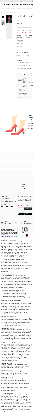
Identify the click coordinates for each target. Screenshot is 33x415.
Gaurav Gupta (19, 256)
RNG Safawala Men (5, 293)
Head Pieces (26, 345)
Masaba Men (16, 290)
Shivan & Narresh (6, 247)
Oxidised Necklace (27, 353)
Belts (13, 354)
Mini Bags (18, 357)
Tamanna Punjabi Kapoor (7, 269)
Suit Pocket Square (21, 331)
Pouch (8, 355)
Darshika (23, 281)
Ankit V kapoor (4, 277)
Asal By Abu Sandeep (20, 243)
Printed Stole (14, 360)
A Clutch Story (4, 309)
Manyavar (29, 246)
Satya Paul (24, 241)
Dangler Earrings (22, 351)
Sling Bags (24, 355)
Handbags (3, 355)
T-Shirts (10, 332)
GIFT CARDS (13, 182)
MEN (9, 0)
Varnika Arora (4, 303)
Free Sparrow (4, 381)
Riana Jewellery (4, 307)
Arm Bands (10, 347)
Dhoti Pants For (4, 367)
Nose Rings (4, 345)
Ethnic (16, 337)
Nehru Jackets (24, 371)
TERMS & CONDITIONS (26, 180)
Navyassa (12, 380)
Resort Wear (4, 322)
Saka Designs (26, 381)
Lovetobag (20, 307)
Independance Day (11, 387)
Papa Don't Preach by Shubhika (15, 250)
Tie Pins (14, 331)
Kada (2, 354)
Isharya (10, 302)
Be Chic (24, 309)
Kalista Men (12, 288)
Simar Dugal (4, 267)
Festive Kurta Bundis (5, 338)
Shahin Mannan (17, 269)
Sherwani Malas (5, 337)
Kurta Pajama (8, 334)
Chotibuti (20, 378)
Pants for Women (23, 320)
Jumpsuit (16, 335)
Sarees (18, 318)
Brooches (17, 339)
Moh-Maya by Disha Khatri (19, 302)
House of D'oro (23, 306)
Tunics (30, 319)
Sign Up (27, 235)
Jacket (19, 373)
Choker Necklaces (18, 353)
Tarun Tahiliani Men (15, 284)
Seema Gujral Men (5, 294)
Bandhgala (3, 335)
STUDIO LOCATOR (4, 180)
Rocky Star (15, 244)
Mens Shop (13, 338)
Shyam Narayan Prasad (14, 262)
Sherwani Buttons (25, 332)
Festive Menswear (21, 338)
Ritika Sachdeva (11, 313)
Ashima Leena (17, 258)
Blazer (23, 373)
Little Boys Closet (5, 380)
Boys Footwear (14, 374)
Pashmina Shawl (24, 358)
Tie (13, 339)
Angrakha (25, 334)
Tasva (2, 275)
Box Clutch (16, 358)
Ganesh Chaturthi (15, 389)
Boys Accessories (22, 374)
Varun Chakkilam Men (16, 297)
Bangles (25, 344)
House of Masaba (5, 265)
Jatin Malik (28, 284)
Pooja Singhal (18, 241)
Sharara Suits (4, 366)
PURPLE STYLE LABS (5, 176)
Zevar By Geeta (21, 304)
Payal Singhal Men (5, 291)
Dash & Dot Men (8, 275)
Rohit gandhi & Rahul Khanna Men (13, 278)
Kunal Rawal (13, 280)
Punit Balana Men (23, 283)
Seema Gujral (18, 255)
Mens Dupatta (10, 335)
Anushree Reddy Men (5, 285)
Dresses (8, 319)
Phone (27, 205)
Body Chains (4, 347)
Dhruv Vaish (15, 275)
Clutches (27, 354)
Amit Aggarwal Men (5, 284)
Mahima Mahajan (19, 249)
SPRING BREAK (21, 294)
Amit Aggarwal (11, 259)
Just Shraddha (16, 306)
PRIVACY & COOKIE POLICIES (26, 183)
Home (2, 12)
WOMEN (4, 0)
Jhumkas (29, 351)
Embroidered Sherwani (11, 373)
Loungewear (28, 335)
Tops (22, 319)
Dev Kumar (28, 281)
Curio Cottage (4, 302)
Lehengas (3, 318)
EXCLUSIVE (13, 178)
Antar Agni (3, 243)
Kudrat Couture (28, 288)
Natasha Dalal (10, 241)
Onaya (12, 247)
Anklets (15, 347)
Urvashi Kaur (24, 269)
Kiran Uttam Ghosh (9, 249)
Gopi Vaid (21, 264)
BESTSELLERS (14, 176)
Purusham (10, 281)
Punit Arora (12, 291)
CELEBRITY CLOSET (15, 184)
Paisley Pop (24, 312)
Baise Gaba (17, 246)
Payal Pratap (27, 250)
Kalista (2, 249)
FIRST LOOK (3, 182)
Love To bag (11, 303)
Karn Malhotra (23, 16)
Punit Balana (4, 252)
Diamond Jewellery (22, 350)
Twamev (19, 280)
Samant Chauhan (14, 261)
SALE (12, 180)
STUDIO (28, 0)
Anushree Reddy (10, 243)
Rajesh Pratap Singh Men (24, 277)
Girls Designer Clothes (6, 364)
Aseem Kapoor (4, 271)
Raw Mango (4, 241)
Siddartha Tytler (26, 255)
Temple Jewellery (13, 350)
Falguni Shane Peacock (6, 244)
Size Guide (29, 31)
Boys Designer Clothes (6, 371)
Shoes (5, 354)
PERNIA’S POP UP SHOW (6, 178)
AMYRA (11, 310)
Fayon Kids (3, 378)
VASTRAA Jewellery (5, 304)
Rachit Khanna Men (15, 285)
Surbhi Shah (21, 261)
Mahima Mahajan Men (7, 290)
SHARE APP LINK (28, 208)
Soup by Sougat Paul (13, 264)
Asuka (8, 280)
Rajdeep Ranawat (12, 252)
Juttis (16, 354)
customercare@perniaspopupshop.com (10, 201)
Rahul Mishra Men (20, 291)
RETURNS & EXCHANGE (26, 178)
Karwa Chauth (10, 390)
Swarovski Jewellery (16, 348)
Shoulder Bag (4, 358)
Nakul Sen (30, 249)
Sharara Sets (18, 319)
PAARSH (21, 290)
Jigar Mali (13, 268)
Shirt (26, 373)
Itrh (9, 268)
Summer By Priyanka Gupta (7, 246)
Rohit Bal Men (25, 278)
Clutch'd (24, 303)
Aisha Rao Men (4, 287)
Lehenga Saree (20, 323)
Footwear (9, 339)
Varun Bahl (28, 258)
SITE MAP (24, 188)
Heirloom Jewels (21, 347)
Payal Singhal (12, 256)
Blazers (14, 332)
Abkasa (27, 285)
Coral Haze (28, 309)
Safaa (28, 267)
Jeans (2, 334)
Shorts (6, 332)
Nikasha (23, 258)
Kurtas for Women (25, 318)
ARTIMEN (23, 285)
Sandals (10, 354)
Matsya (26, 265)
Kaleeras (16, 345)
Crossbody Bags (5, 357)
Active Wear (4, 339)
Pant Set (28, 338)
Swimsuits (29, 322)
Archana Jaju (23, 267)
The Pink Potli (18, 303)
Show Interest (24, 31)
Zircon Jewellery (25, 348)
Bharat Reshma (17, 281)
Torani (30, 265)
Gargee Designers (5, 288)
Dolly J (27, 243)
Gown (12, 319)
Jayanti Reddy (26, 247)
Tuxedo (20, 334)
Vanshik (3, 278)
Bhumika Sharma (5, 261)
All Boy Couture (4, 383)
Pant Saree (3, 325)
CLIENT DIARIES (14, 190)
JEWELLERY (14, 0)
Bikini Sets (10, 322)
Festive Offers (17, 325)
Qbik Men (23, 284)
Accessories (22, 335)
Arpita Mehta (13, 265)
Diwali (2, 387)
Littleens (21, 381)
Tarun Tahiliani (4, 256)
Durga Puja (22, 389)
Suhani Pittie (4, 313)
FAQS (23, 186)
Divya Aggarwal (4, 262)
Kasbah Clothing (20, 288)
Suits (27, 329)
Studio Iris (27, 268)
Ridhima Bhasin (11, 253)
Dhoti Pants (15, 320)
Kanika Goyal (24, 262)
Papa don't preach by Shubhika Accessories (11, 312)
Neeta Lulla (4, 259)
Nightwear (9, 323)
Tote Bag (23, 357)
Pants (30, 329)
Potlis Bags (21, 354)
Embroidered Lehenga (22, 364)
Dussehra (8, 389)
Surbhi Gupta (16, 267)
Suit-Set (19, 332)
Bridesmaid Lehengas (7, 320)
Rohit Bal (24, 253)
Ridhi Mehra (23, 246)
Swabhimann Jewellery (6, 306)
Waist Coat (9, 331)
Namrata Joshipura (20, 259)
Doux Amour (27, 307)
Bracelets (16, 344)
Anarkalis (8, 318)
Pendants (28, 347)
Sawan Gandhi (20, 265)
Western (20, 337)
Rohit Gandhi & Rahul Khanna (8, 255)
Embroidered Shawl (5, 360)
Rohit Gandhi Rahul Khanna (7, 258)
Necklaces (3, 344)
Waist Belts (12, 355)
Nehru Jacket (10, 329)
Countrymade (22, 275)
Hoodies (28, 331)
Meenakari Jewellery (5, 348)
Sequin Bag (10, 358)
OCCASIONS (14, 188)
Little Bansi (14, 378)
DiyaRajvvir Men (19, 287)
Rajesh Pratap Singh (21, 252)
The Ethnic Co (4, 281)
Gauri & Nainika (18, 247)
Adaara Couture (20, 268)
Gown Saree (27, 323)
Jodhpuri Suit (15, 334)
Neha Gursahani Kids (13, 381)
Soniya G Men (13, 294)
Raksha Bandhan (23, 387)
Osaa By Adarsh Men (23, 244)
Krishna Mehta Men (6, 283)
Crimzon (22, 313)
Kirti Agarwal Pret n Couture (15, 383)
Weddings (3, 390)
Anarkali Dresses (20, 366)
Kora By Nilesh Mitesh (27, 297)
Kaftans (26, 319)
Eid (17, 387)
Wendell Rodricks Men (6, 296)
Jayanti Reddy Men (5, 297)
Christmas (28, 389)
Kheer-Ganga (25, 280)
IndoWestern (26, 337)
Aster (12, 304)
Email (21, 205)
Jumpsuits (23, 322)
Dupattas (4, 323)
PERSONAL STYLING (15, 186)
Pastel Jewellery (4, 350)
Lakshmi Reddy (26, 378)
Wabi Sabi (3, 280)
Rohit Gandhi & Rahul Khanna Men (18, 293)
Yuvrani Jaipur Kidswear (21, 380)
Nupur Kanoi (4, 250)
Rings (21, 344)
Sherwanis (3, 319)
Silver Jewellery (4, 351)
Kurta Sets (13, 318)
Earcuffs (21, 345)
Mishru (25, 249)
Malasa (10, 267)
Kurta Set (10, 366)
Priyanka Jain (4, 264)
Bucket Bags (12, 357)
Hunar (15, 304)
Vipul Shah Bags (5, 310)
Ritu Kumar (18, 253)
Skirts (14, 322)
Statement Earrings (13, 351)
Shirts (14, 329)
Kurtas (23, 329)
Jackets (18, 322)
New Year (16, 390)
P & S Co (9, 378)
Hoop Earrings (10, 353)
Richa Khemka (4, 268)
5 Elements (18, 309)
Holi (6, 387)
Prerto (17, 313)
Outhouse (28, 303)
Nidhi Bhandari (11, 309)
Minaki (29, 306)
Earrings (8, 344)
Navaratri (3, 389)
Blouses (14, 323)
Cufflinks (12, 337)
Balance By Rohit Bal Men (18, 296)
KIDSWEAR (21, 0)
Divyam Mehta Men (13, 277)
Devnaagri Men (15, 283)
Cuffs (12, 344)
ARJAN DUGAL (12, 287)
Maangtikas (10, 345)
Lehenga (14, 364)
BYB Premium (26, 383)
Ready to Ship (10, 325)
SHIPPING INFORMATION (27, 176)
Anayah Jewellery (13, 307)
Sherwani (19, 329)
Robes (2, 332)
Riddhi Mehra (4, 253)
